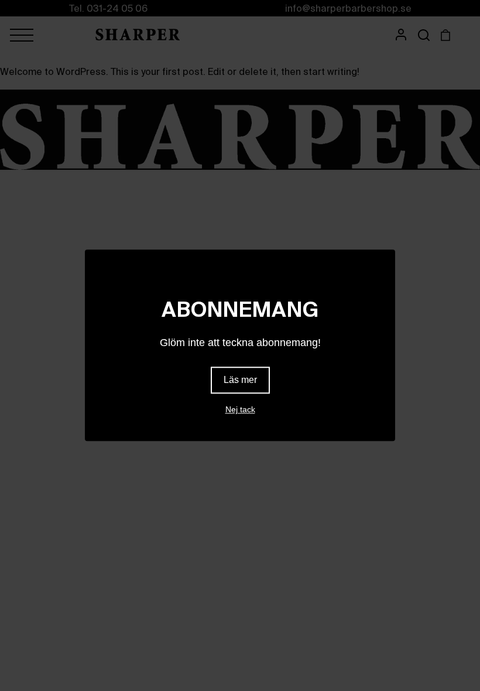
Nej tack (240, 410)
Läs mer (240, 380)
